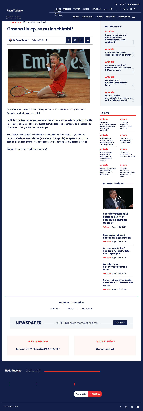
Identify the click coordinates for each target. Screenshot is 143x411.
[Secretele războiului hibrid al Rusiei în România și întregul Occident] (118, 198)
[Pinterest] (81, 40)
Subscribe (95, 394)
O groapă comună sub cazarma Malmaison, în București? (108, 171)
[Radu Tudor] (11, 40)
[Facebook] (121, 9)
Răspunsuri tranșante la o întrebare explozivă (128, 154)
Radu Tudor (22, 40)
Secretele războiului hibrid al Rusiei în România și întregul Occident (116, 38)
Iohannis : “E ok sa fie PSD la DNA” (38, 349)
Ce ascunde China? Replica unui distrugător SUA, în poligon (118, 67)
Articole (15, 22)
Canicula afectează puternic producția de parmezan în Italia (127, 172)
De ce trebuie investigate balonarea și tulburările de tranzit (118, 98)
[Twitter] (131, 9)
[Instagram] (124, 9)
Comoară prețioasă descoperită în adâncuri (118, 53)
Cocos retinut (105, 349)
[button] (111, 9)
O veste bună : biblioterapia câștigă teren (116, 83)
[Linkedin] (127, 9)
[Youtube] (134, 9)
